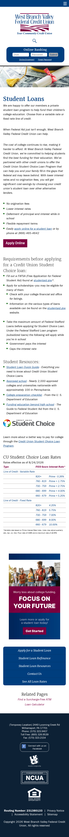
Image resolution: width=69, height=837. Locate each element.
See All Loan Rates (34, 681)
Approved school (16, 381)
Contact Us (34, 674)
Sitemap (52, 814)
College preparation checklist (24, 395)
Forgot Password (45, 59)
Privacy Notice (55, 810)
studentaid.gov (43, 280)
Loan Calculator (34, 704)
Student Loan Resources (35, 666)
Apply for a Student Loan (34, 650)
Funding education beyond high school (30, 404)
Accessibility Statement (28, 814)
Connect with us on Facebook (37, 747)
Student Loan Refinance (34, 658)
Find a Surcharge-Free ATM (34, 699)
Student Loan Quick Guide (22, 367)
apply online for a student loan (33, 228)
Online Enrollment (26, 59)
